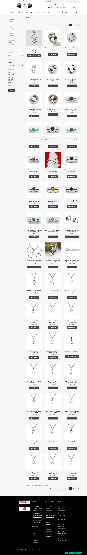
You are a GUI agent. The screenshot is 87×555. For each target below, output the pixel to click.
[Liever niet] (85, 553)
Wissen (11, 90)
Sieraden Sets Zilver (49, 534)
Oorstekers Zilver (48, 529)
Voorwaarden (57, 4)
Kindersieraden (60, 508)
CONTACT (35, 504)
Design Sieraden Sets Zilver (62, 538)
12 (76, 25)
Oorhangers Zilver (49, 527)
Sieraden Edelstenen (61, 515)
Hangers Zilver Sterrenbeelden (50, 515)
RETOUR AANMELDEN (37, 517)
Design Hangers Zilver (61, 528)
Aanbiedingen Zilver (49, 536)
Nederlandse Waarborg (36, 531)
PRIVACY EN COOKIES (37, 522)
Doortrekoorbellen (49, 531)
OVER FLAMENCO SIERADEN (38, 508)
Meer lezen (78, 552)
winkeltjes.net (40, 549)
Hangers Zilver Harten (49, 520)
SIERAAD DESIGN (49, 7)
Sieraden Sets (11, 37)
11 (73, 25)
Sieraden (12, 12)
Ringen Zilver (48, 522)
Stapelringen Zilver (61, 535)
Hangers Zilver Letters (49, 513)
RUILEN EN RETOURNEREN (38, 515)
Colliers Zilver (48, 508)
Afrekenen (72, 4)
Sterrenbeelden (12, 40)
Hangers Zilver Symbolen (50, 517)
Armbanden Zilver (49, 506)
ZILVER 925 (58, 7)
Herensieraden (60, 506)
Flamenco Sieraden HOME (62, 540)
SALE (74, 7)
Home (47, 4)
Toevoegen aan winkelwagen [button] (34, 55)
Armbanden (19, 12)
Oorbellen (43, 12)
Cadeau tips (11, 42)
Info (52, 4)
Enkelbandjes (11, 35)
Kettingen (11, 28)
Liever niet (71, 552)
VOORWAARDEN (36, 506)
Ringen (37, 12)
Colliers (25, 12)
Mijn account (65, 4)
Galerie (34, 533)
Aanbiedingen (11, 44)
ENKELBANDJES (66, 7)
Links (34, 538)
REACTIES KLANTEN (37, 520)
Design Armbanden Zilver (62, 524)
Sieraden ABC (35, 542)
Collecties (11, 47)
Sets (48, 12)
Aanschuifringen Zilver (62, 533)
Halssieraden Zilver (61, 526)
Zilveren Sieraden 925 (49, 504)
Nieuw (10, 16)
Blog (34, 535)
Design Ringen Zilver (61, 531)
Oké (66, 552)
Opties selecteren (52, 54)
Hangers (31, 12)
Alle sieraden (11, 19)
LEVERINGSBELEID (36, 513)
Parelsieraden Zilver (61, 513)
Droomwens (35, 540)
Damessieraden (60, 504)
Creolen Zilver (48, 524)
